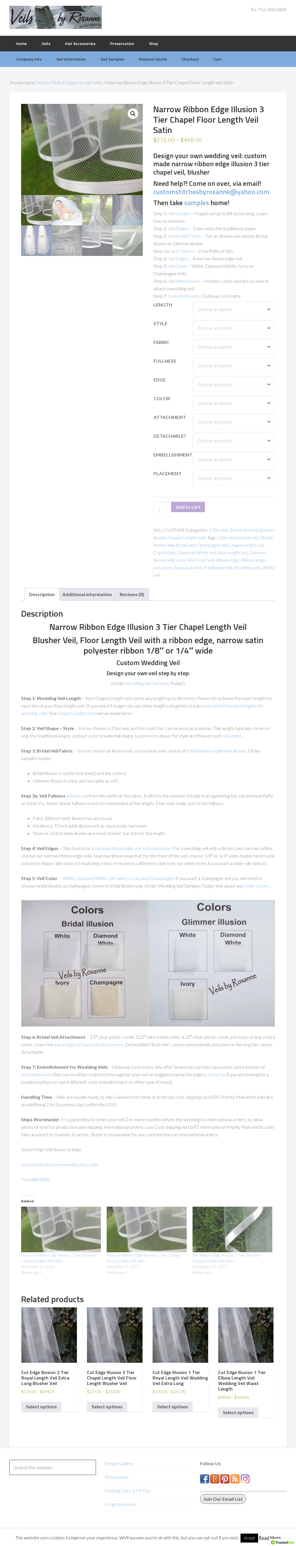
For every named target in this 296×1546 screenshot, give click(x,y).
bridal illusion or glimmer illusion (216, 750)
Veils (56, 82)
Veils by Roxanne (55, 17)
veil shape (232, 735)
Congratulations (120, 1504)
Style (160, 323)
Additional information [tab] (87, 594)
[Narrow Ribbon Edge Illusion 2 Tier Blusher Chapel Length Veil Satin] (61, 1229)
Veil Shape (178, 228)
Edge (159, 379)
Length (162, 304)
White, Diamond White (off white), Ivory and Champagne (118, 878)
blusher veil (248, 537)
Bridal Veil (185, 545)
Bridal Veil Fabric (184, 236)
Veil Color (177, 266)
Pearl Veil (205, 560)
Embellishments (183, 296)
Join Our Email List (223, 1499)
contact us (215, 1074)
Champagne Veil (212, 545)
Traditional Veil (218, 567)
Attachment (169, 417)
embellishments (36, 1074)
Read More (270, 1537)
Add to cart (188, 507)
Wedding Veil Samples (147, 683)
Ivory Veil (185, 560)
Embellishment (172, 454)
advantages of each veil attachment (88, 1044)
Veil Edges (178, 258)
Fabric (161, 342)
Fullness (164, 361)
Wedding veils (247, 567)
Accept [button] (249, 1538)
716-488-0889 (35, 1179)
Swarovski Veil (188, 567)
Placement (167, 473)
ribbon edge (227, 560)
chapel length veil (246, 545)
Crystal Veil (164, 552)
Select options (41, 1406)
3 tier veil (227, 537)
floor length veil (232, 552)
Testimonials (117, 1477)
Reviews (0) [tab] (132, 594)
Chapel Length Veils (84, 82)
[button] (133, 113)
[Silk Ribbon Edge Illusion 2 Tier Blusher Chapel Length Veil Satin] (232, 1229)
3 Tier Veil (218, 530)
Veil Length (179, 213)
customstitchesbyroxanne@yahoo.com (211, 191)
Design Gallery (119, 1463)
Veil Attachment (184, 281)
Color (161, 398)
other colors (256, 885)
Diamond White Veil (196, 552)
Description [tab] (42, 594)
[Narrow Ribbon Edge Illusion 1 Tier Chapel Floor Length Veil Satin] (146, 1229)
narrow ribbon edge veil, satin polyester (133, 848)
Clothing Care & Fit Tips (128, 1490)
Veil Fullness (182, 251)
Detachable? (169, 436)
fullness (77, 795)
